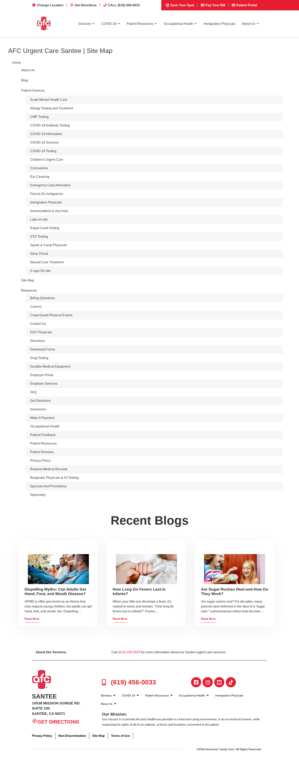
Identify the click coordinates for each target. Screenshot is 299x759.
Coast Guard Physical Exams (51, 315)
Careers (36, 306)
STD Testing (39, 236)
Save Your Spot (181, 5)
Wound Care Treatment (47, 262)
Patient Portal (246, 5)
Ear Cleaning (39, 176)
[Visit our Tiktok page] (231, 682)
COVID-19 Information (46, 134)
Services (84, 23)
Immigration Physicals (219, 23)
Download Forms (42, 349)
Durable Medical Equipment (50, 366)
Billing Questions (42, 298)
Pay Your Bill (215, 5)
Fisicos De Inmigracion (46, 194)
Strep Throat (39, 253)
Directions (37, 341)
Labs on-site (39, 219)
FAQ (33, 392)
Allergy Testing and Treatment (51, 108)
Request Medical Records (49, 469)
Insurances (38, 409)
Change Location (50, 5)
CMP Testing (39, 117)
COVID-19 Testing (43, 151)
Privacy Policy (40, 460)
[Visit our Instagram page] (208, 682)
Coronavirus (39, 168)
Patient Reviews (42, 452)
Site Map (27, 280)
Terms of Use (120, 735)
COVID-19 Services (44, 142)
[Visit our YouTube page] (219, 682)
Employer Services (43, 383)
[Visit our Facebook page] (196, 682)
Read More (32, 618)
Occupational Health (178, 23)
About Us (248, 23)
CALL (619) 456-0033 (124, 5)
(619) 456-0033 (129, 652)
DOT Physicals (41, 332)
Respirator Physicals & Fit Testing (54, 477)
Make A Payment (42, 418)
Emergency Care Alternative (50, 185)
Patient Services (33, 90)
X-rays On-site (40, 270)
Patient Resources (140, 23)
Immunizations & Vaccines (49, 211)
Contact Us (38, 323)
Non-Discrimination (72, 735)
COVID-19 (108, 23)
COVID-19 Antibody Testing (50, 125)
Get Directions (86, 5)
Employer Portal (41, 375)
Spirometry (38, 494)
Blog (24, 80)
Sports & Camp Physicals (48, 245)
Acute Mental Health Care (48, 99)
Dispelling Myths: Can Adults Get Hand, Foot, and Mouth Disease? (55, 591)
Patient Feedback (43, 435)
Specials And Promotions (48, 486)
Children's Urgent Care (46, 159)
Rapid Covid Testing (44, 228)
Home (16, 62)
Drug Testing (39, 358)
